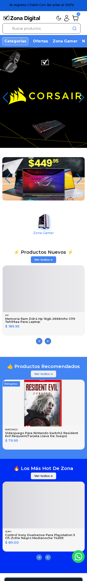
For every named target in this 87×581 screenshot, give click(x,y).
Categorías (15, 41)
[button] (81, 97)
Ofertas (40, 41)
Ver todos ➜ (43, 394)
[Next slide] (39, 475)
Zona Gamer (65, 41)
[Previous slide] (48, 475)
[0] (75, 18)
